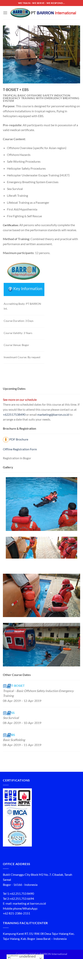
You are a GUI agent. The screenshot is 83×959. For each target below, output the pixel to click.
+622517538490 (14, 414)
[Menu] (5, 12)
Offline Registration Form (20, 449)
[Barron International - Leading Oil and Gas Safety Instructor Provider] (43, 12)
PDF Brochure (18, 439)
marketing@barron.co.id (53, 414)
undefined (27, 956)
